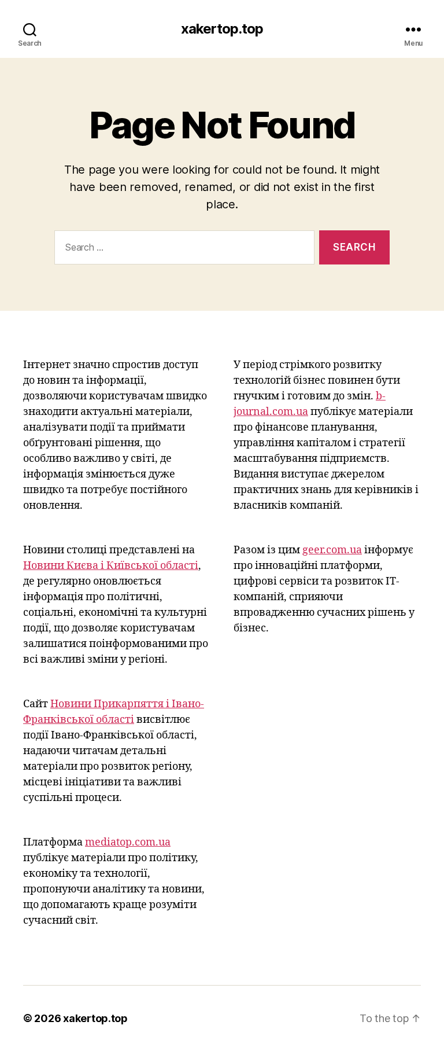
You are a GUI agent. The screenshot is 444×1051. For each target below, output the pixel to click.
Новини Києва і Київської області (110, 565)
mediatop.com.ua (128, 842)
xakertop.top (222, 29)
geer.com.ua (332, 550)
